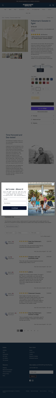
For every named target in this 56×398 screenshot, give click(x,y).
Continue (15, 208)
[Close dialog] (53, 184)
